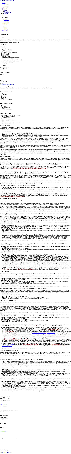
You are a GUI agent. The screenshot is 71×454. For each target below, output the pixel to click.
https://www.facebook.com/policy (53, 329)
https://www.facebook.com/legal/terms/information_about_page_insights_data (39, 335)
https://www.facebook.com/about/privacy (9, 337)
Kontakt (1, 452)
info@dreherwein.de (3, 404)
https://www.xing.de (5, 348)
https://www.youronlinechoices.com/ (17, 196)
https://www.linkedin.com (9, 344)
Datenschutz (9, 452)
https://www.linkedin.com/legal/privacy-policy (31, 344)
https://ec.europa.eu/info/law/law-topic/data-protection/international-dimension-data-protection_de (30, 168)
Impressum (5, 452)
